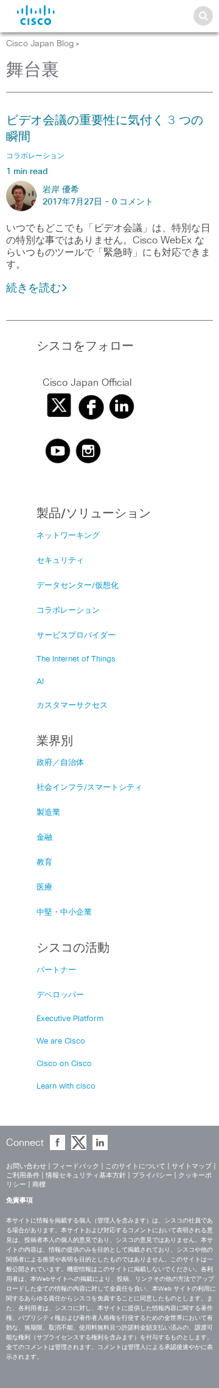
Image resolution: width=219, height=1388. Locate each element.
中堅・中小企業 (64, 912)
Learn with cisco (66, 1086)
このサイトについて (135, 1166)
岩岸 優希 (61, 190)
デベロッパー (60, 995)
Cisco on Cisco (64, 1064)
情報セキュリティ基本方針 (86, 1175)
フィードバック (75, 1166)
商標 (39, 1184)
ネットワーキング (68, 536)
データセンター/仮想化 (77, 586)
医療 (44, 887)
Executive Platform (69, 1019)
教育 (44, 863)
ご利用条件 (23, 1175)
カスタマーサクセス (72, 706)
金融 (44, 838)
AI (40, 682)
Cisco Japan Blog (40, 44)
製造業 (48, 813)
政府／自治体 (60, 763)
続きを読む (33, 288)
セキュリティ (60, 561)
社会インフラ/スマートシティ (89, 788)
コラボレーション (68, 611)
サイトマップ (192, 1166)
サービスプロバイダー (76, 636)
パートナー (56, 970)
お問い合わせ (26, 1166)
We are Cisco (60, 1041)
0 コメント (132, 202)
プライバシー (152, 1175)
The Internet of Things (76, 659)
